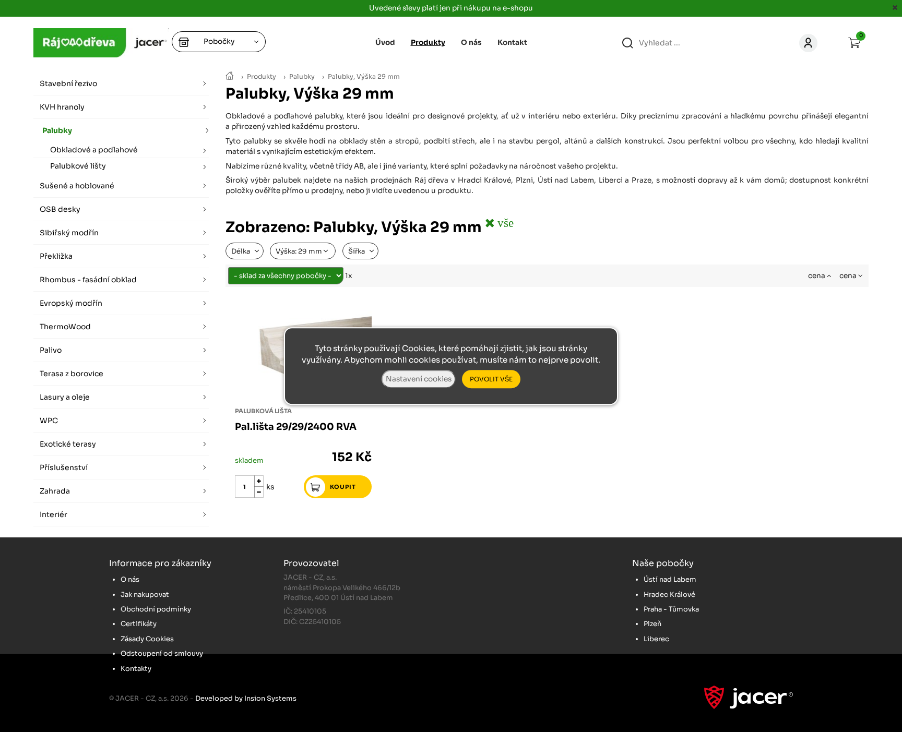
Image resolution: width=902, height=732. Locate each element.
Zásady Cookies (147, 638)
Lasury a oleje (65, 397)
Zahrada (55, 491)
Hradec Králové (669, 594)
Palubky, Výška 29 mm (364, 77)
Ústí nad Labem (670, 579)
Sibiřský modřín (69, 232)
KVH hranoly (62, 107)
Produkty (261, 77)
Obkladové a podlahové (94, 149)
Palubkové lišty (78, 166)
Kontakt (512, 42)
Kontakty (136, 668)
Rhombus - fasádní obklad (88, 279)
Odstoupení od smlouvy (162, 653)
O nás (471, 42)
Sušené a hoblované (77, 185)
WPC (49, 420)
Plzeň (652, 623)
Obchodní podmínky (156, 609)
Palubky (302, 77)
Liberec (656, 638)
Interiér (53, 514)
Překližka (56, 256)
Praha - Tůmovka (671, 609)
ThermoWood (65, 326)
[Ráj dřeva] (229, 76)
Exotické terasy (68, 444)
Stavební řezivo (68, 83)
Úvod (385, 42)
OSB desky (60, 209)
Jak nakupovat (145, 594)
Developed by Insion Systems (245, 698)
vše (504, 223)
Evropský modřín (71, 303)
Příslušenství (64, 467)
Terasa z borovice (71, 373)
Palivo (51, 350)
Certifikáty (139, 623)
